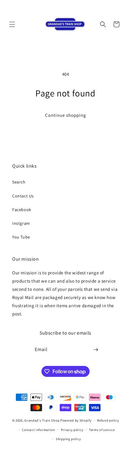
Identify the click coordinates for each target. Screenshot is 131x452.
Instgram (21, 223)
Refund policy (108, 420)
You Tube (21, 237)
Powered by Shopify (76, 420)
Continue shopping (65, 115)
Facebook (21, 209)
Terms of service (102, 430)
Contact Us (23, 196)
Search (19, 182)
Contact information (38, 430)
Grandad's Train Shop (41, 420)
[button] (12, 24)
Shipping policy (68, 439)
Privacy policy (72, 430)
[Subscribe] (96, 349)
